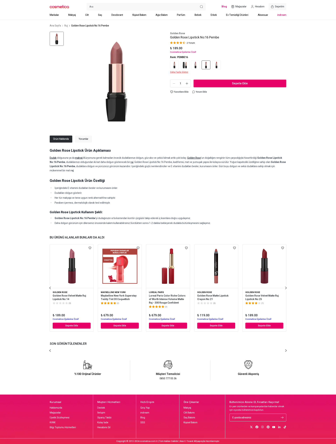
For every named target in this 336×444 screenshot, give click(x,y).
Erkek (214, 15)
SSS (142, 422)
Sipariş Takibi (104, 417)
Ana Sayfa (55, 26)
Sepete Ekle (240, 83)
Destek (101, 408)
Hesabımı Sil (103, 427)
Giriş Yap (145, 408)
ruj (132, 162)
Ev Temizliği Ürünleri (237, 15)
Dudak (53, 158)
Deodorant (117, 15)
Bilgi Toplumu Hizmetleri (63, 427)
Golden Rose (177, 33)
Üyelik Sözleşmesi (59, 417)
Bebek (198, 15)
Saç (100, 15)
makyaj (79, 158)
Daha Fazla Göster (179, 72)
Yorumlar (83, 139)
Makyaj (72, 15)
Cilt (87, 15)
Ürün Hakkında (61, 139)
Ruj (66, 26)
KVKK (52, 422)
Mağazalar (55, 413)
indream (281, 15)
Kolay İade (102, 422)
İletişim (101, 413)
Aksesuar (263, 15)
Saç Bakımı (189, 417)
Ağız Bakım (162, 15)
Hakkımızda (56, 408)
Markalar (54, 15)
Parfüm (181, 15)
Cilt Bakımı (189, 413)
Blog (142, 417)
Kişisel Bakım (139, 15)
